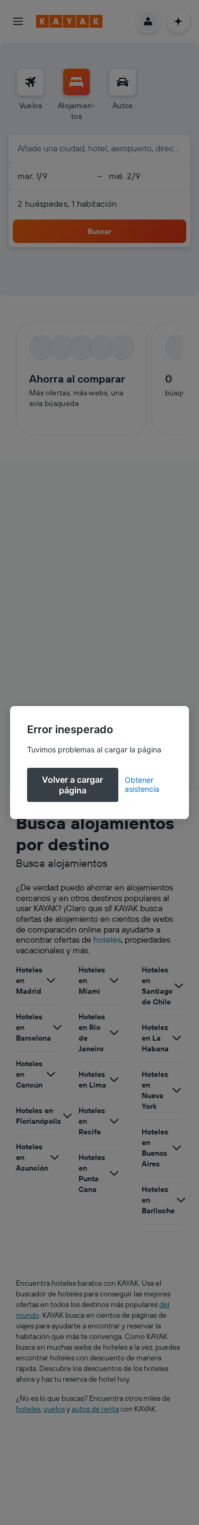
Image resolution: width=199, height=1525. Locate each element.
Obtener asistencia (142, 784)
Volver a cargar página (72, 785)
